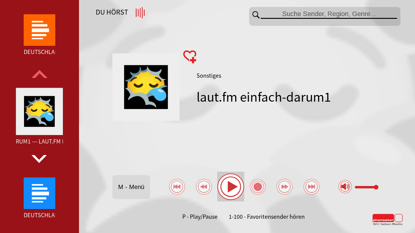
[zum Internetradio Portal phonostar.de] (387, 224)
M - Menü (131, 187)
